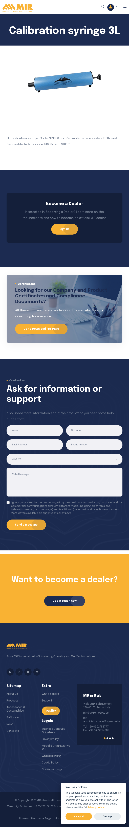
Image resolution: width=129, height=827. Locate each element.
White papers (50, 694)
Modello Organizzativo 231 (56, 748)
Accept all (78, 816)
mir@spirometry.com (96, 712)
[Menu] (123, 7)
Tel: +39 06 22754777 (96, 726)
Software (13, 717)
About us (12, 694)
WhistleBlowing (51, 756)
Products (12, 700)
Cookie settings (52, 769)
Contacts (13, 731)
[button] (112, 7)
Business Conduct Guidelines (53, 731)
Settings (107, 816)
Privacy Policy (50, 739)
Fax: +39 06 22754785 (96, 730)
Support (47, 700)
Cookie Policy (50, 762)
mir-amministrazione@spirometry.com (99, 719)
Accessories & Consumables (16, 709)
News (10, 724)
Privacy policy (96, 807)
